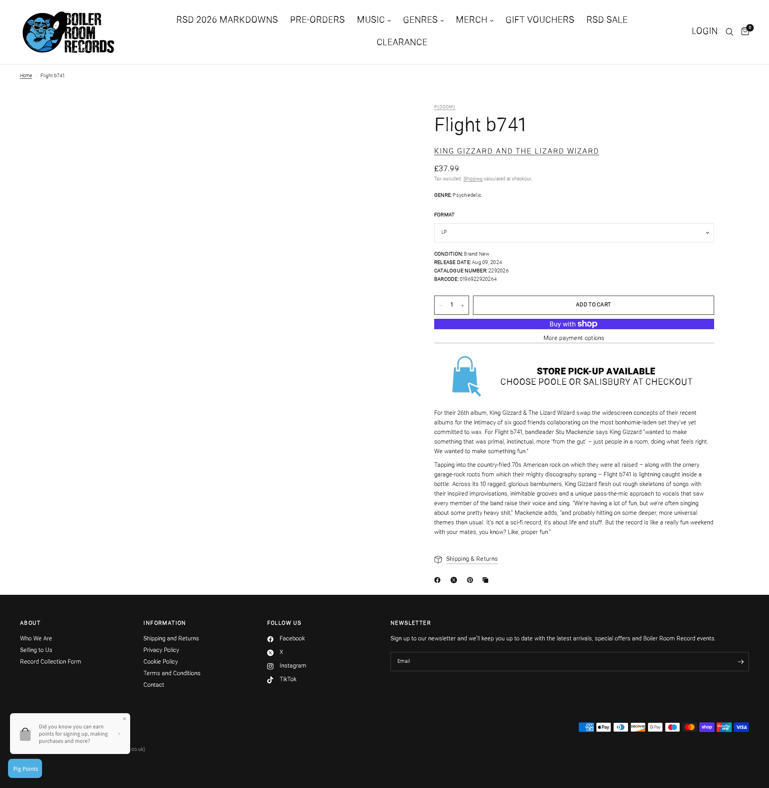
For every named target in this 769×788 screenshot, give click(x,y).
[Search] (729, 32)
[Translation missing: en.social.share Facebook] (439, 580)
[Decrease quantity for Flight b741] (441, 305)
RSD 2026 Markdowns (227, 20)
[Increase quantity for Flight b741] (463, 305)
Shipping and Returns (171, 639)
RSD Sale (607, 20)
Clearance (401, 43)
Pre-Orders (317, 20)
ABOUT (30, 623)
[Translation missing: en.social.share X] (455, 580)
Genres (420, 20)
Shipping (473, 179)
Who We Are (36, 639)
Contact (153, 685)
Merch (471, 20)
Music (371, 20)
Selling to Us (36, 651)
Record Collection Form (50, 662)
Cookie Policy (160, 662)
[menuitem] (227, 21)
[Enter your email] (741, 661)
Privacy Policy (161, 651)
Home (26, 76)
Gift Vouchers (539, 20)
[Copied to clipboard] (487, 580)
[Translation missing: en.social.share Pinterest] (472, 580)
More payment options (574, 339)
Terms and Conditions (172, 674)
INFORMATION (164, 623)
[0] (743, 32)
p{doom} (445, 107)
